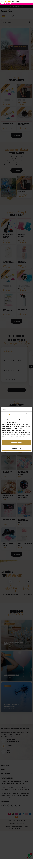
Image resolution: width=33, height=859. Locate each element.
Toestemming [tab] (6, 414)
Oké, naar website (16, 442)
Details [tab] (16, 414)
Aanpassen (15, 448)
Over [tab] (27, 414)
